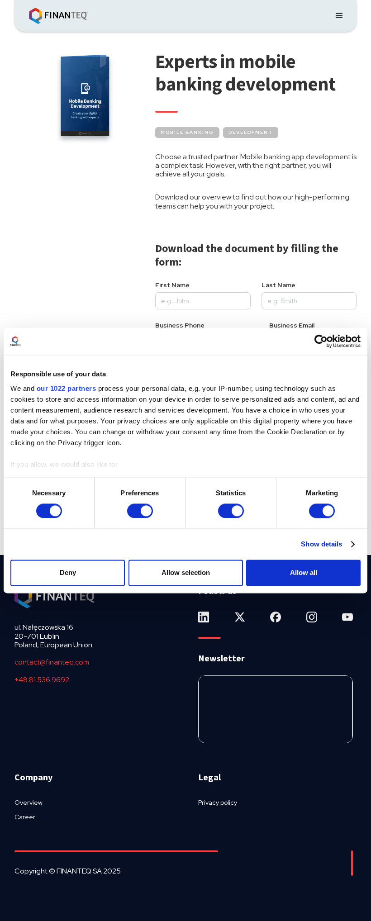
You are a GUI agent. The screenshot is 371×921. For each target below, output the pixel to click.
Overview (28, 802)
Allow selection (186, 573)
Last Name (278, 285)
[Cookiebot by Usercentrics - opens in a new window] (321, 341)
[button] (339, 15)
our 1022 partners (66, 388)
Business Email (291, 325)
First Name (172, 285)
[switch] (140, 510)
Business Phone (180, 325)
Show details (321, 544)
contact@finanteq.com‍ (51, 662)
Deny (68, 573)
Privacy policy (217, 802)
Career (24, 817)
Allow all (303, 573)
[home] (58, 16)
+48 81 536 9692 (41, 679)
